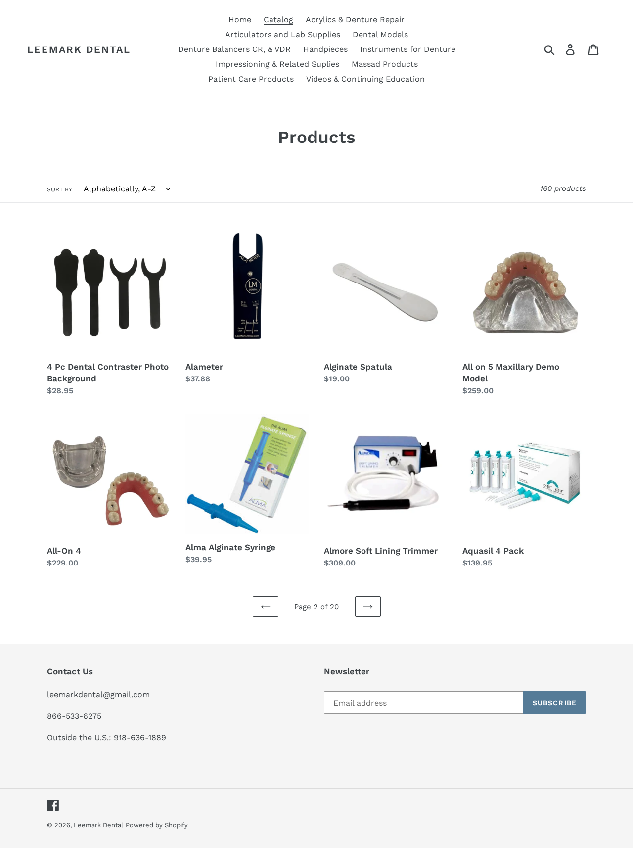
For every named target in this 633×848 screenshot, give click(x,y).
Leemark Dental (79, 49)
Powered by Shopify (157, 825)
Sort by (59, 189)
